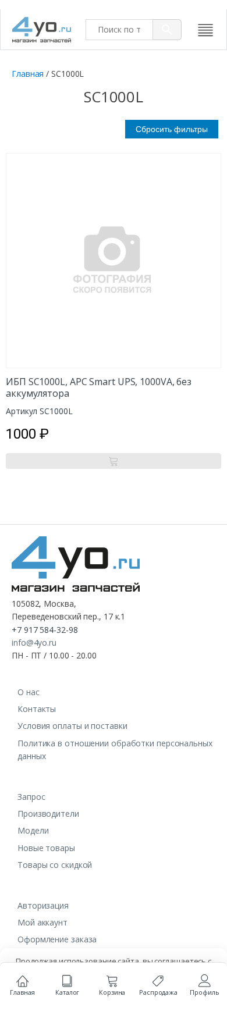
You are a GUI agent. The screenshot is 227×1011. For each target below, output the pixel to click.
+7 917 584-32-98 (44, 629)
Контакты (36, 708)
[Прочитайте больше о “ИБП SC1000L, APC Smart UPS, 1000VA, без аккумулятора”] (113, 461)
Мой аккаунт (42, 922)
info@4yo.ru (34, 642)
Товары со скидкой (54, 864)
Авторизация (43, 905)
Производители (48, 813)
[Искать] (167, 29)
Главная (28, 73)
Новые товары (46, 847)
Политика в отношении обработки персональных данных (114, 749)
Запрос (31, 796)
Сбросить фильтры (172, 129)
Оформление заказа (57, 939)
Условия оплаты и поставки (72, 725)
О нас (28, 691)
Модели (32, 830)
